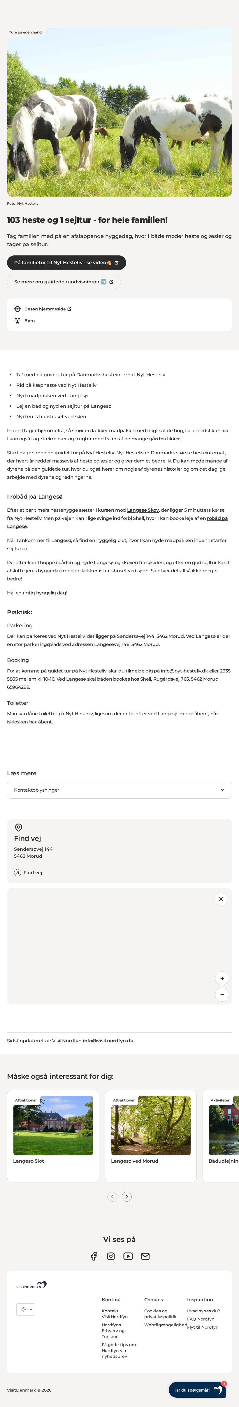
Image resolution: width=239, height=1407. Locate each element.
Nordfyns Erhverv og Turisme (113, 1330)
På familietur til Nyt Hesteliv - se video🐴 (63, 262)
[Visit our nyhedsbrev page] (145, 1256)
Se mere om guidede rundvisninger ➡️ (60, 282)
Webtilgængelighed (165, 1324)
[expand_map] (221, 899)
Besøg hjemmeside (45, 309)
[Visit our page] (94, 1256)
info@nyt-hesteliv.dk (184, 671)
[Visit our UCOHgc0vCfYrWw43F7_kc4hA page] (128, 1256)
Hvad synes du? (203, 1311)
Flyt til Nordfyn (203, 1327)
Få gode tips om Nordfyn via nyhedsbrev (119, 1350)
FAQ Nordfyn (201, 1319)
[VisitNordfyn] (31, 1284)
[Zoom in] (222, 978)
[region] (119, 946)
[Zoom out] (222, 995)
